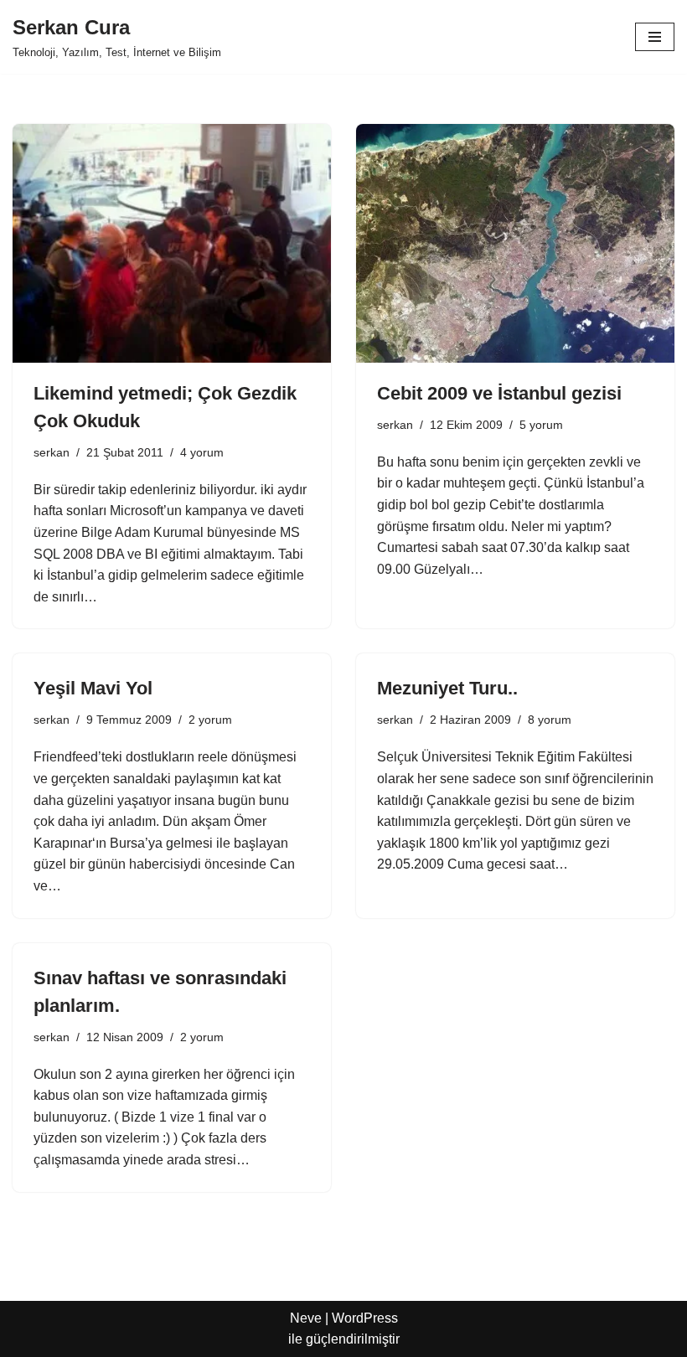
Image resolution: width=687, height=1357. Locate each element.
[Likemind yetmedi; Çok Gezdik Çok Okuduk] (172, 243)
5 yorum (541, 424)
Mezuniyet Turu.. (447, 688)
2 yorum (210, 719)
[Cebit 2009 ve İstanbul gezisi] (515, 243)
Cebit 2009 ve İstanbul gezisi (499, 393)
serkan (52, 452)
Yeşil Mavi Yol (93, 688)
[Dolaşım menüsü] (654, 37)
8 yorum (549, 719)
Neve (306, 1318)
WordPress (365, 1318)
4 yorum (202, 452)
